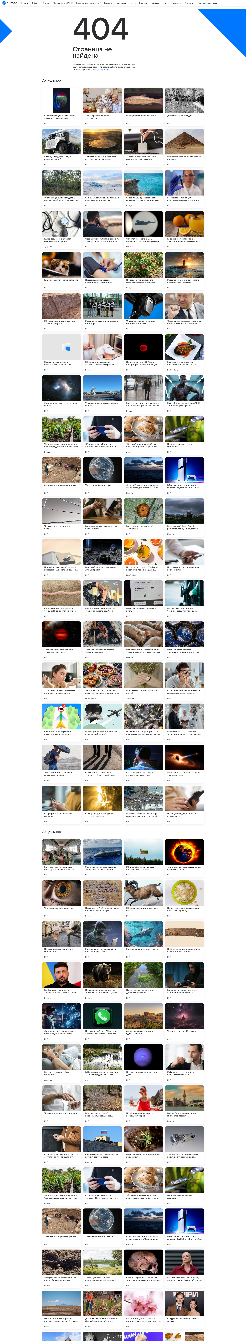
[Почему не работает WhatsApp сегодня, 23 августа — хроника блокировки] (102, 1186)
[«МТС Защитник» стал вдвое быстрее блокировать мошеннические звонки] (143, 764)
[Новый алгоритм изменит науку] (102, 969)
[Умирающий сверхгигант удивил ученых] (102, 394)
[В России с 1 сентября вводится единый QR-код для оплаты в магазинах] (143, 846)
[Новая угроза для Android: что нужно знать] (184, 805)
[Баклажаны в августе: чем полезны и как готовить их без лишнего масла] (184, 353)
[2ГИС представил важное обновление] (184, 846)
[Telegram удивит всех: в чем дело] (61, 1269)
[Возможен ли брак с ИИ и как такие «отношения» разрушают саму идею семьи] (184, 723)
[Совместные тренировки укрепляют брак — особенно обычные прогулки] (102, 764)
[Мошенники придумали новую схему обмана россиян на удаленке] (184, 1145)
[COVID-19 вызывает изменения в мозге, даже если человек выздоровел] (184, 681)
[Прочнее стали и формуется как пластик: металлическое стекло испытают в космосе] (143, 723)
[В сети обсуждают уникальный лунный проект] (102, 558)
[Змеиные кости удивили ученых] (61, 476)
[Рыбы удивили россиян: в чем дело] (143, 107)
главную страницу (100, 69)
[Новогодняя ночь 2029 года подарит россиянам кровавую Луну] (143, 353)
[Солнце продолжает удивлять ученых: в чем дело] (102, 805)
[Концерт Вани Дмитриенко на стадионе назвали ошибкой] (102, 599)
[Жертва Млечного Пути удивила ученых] (61, 394)
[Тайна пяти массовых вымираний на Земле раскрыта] (184, 1022)
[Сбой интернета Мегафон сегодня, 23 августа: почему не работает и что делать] (102, 435)
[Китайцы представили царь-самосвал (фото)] (61, 148)
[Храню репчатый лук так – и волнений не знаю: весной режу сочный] (184, 887)
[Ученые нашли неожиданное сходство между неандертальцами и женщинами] (102, 640)
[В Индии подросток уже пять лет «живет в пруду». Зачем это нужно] (102, 1227)
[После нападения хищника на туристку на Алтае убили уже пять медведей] (102, 1145)
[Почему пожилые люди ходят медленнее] (61, 1104)
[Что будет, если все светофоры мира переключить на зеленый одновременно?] (143, 805)
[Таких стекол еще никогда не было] (61, 517)
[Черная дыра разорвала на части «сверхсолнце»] (184, 764)
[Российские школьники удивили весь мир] (102, 312)
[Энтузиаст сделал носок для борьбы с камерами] (143, 312)
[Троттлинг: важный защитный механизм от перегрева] (184, 928)
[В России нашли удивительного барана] (143, 1063)
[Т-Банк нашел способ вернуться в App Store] (143, 969)
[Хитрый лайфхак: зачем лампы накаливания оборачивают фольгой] (184, 1310)
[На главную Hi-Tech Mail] (11, 3)
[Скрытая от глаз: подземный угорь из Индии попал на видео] (61, 599)
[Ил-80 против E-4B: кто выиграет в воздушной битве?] (102, 723)
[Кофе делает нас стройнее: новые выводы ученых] (184, 1227)
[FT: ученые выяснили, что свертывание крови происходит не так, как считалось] (184, 189)
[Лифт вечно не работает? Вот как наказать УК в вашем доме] (61, 846)
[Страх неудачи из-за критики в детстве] (61, 887)
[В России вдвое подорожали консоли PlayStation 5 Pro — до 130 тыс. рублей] (184, 476)
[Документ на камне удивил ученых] (184, 107)
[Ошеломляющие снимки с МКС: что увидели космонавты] (61, 107)
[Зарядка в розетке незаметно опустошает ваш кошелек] (143, 148)
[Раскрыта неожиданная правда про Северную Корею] (102, 1104)
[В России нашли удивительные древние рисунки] (61, 312)
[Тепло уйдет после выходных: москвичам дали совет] (61, 764)
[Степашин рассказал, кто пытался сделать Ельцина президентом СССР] (184, 312)
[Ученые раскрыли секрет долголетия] (102, 107)
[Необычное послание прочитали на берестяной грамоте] (184, 1104)
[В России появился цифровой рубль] (143, 599)
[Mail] (4, 3)
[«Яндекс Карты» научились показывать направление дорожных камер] (61, 723)
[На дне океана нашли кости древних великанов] (143, 1145)
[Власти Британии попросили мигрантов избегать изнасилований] (184, 1269)
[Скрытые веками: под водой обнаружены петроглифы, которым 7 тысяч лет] (102, 846)
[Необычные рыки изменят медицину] (184, 435)
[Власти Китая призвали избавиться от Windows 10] (61, 353)
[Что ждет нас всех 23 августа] (184, 1186)
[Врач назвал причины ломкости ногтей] (143, 681)
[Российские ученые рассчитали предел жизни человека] (184, 271)
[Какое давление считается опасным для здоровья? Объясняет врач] (61, 230)
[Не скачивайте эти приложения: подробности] (184, 558)
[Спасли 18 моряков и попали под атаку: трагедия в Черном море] (143, 476)
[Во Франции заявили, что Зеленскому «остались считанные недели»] (61, 1145)
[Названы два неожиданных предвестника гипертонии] (102, 271)
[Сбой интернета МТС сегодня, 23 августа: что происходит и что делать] (61, 1310)
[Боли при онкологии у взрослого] (61, 928)
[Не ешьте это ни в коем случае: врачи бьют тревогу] (184, 1063)
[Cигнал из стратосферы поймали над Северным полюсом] (102, 189)
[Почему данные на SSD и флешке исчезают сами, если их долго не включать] (61, 558)
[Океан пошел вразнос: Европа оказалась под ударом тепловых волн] (143, 189)
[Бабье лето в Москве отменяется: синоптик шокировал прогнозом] (143, 394)
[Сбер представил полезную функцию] (61, 805)
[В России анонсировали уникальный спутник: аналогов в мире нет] (184, 640)
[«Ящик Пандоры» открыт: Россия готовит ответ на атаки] (102, 1310)
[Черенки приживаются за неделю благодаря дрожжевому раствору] (61, 435)
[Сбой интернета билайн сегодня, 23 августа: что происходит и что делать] (102, 230)
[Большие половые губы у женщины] (61, 1227)
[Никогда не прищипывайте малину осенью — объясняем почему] (143, 271)
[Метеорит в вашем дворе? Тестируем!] (143, 517)
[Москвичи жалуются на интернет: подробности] (102, 517)
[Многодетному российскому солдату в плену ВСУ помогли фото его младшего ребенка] (61, 1022)
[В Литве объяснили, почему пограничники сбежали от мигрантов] (143, 1022)
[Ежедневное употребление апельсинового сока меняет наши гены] (184, 230)
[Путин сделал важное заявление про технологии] (143, 928)
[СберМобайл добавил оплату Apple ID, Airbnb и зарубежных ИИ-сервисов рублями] (61, 969)
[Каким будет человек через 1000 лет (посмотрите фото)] (184, 394)
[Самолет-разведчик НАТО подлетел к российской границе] (143, 230)
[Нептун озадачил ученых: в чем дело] (143, 1227)
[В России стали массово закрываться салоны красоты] (102, 353)
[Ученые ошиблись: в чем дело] (102, 476)
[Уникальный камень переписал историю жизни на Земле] (102, 148)
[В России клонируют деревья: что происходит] (143, 1310)
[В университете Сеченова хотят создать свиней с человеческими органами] (143, 640)
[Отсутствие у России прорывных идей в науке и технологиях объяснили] (61, 1186)
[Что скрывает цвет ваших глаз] (61, 1063)
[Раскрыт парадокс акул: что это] (143, 1104)
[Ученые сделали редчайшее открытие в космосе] (61, 640)
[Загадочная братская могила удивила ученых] (143, 1186)
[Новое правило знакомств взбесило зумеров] (143, 1269)
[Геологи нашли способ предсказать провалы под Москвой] (102, 1269)
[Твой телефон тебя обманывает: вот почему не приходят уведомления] (61, 681)
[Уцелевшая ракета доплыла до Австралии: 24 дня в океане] (102, 1022)
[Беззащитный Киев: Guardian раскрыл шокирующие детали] (184, 517)
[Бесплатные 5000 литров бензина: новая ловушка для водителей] (184, 599)
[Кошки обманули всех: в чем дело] (61, 271)
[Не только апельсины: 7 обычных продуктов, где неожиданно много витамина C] (143, 558)
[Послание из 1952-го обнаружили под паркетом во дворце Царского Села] (102, 1063)
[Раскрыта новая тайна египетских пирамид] (184, 148)
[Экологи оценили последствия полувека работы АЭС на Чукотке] (61, 189)
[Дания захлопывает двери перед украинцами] (184, 969)
